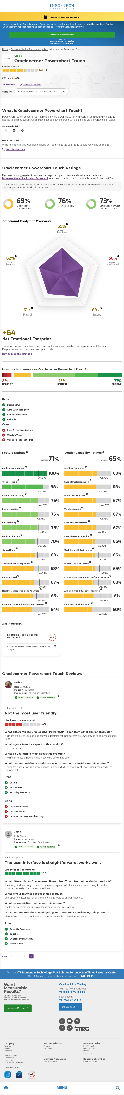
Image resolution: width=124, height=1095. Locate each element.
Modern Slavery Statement (14, 1062)
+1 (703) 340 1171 (87, 976)
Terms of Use (9, 1058)
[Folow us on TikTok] (69, 1028)
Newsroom (8, 1051)
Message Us (69, 1006)
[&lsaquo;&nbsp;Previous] (11, 956)
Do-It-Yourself (88, 1046)
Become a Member (16, 1008)
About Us (7, 1046)
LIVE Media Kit (49, 1048)
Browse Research (50, 1061)
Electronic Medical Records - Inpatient (29, 49)
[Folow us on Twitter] (77, 1021)
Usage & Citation (10, 1055)
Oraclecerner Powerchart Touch (66, 49)
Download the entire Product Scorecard (25, 178)
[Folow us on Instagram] (62, 1028)
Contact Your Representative (62, 35)
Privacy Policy (9, 1060)
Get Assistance (15, 149)
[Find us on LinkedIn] (62, 1021)
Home (5, 49)
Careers (7, 1048)
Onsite (86, 1051)
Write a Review (32, 84)
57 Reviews (8, 84)
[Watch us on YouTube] (69, 1021)
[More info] (67, 224)
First (4, 956)
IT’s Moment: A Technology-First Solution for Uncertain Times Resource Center (67, 972)
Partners (46, 1046)
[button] (62, 1088)
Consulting (87, 1053)
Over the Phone (89, 1048)
